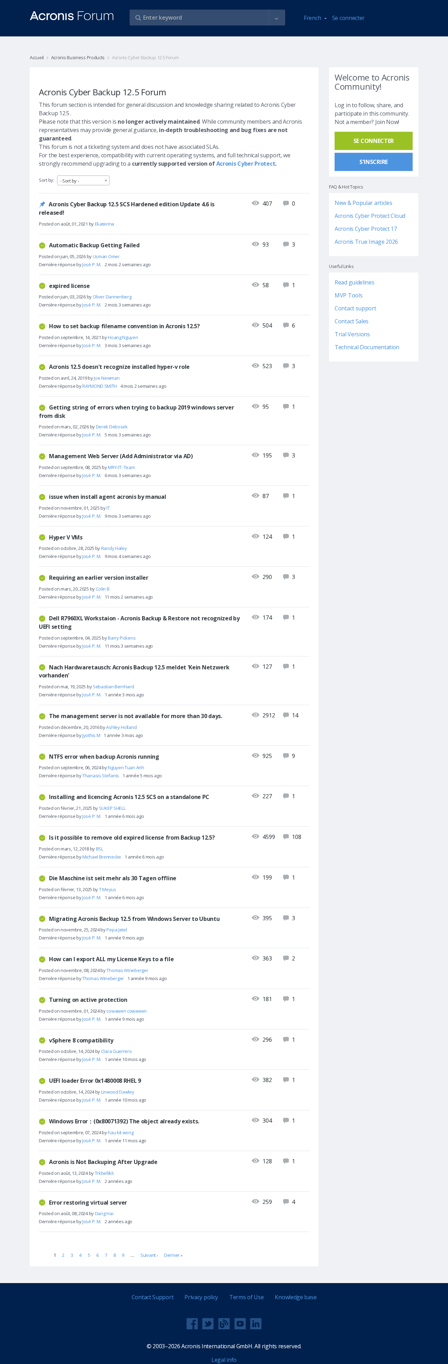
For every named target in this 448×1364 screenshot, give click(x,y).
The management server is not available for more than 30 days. (135, 716)
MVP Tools (348, 295)
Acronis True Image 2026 (366, 242)
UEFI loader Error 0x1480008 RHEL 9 (95, 1080)
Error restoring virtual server (88, 1202)
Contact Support (153, 1297)
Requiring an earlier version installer (98, 577)
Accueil (37, 57)
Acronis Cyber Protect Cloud (370, 216)
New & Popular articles (363, 203)
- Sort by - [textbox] (69, 181)
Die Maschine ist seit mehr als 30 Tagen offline (112, 878)
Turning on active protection (88, 1000)
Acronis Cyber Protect (245, 163)
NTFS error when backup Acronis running (104, 756)
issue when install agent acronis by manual (107, 497)
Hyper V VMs (66, 537)
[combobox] (83, 180)
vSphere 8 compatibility (81, 1040)
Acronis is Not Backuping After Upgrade (103, 1162)
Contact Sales (352, 321)
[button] (276, 17)
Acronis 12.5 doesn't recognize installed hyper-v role (119, 367)
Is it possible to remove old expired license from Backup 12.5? (132, 837)
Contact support (355, 308)
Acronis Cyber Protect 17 (366, 229)
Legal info (224, 1360)
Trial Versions (352, 334)
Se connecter (348, 18)
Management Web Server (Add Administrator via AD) (121, 456)
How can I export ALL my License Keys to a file (111, 959)
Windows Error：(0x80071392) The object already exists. (124, 1121)
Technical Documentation (367, 347)
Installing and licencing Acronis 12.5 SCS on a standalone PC (129, 797)
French (313, 18)
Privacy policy (201, 1297)
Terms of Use (246, 1297)
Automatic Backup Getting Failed (94, 245)
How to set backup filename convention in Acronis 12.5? (124, 326)
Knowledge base (295, 1297)
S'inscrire (373, 162)
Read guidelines (354, 283)
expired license (69, 285)
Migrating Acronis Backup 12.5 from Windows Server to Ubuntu (134, 918)
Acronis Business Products (78, 57)
